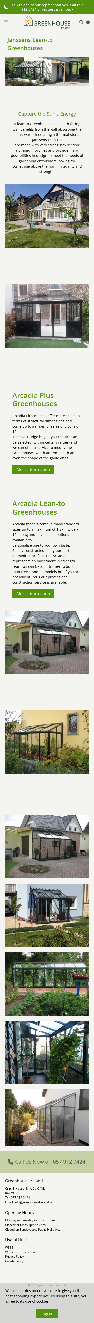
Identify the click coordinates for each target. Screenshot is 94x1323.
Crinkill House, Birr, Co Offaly (25, 1188)
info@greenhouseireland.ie (33, 1202)
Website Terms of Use (20, 1252)
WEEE (9, 1247)
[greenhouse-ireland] (47, 22)
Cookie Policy (14, 1261)
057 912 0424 (20, 1197)
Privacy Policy (14, 1256)
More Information (33, 469)
